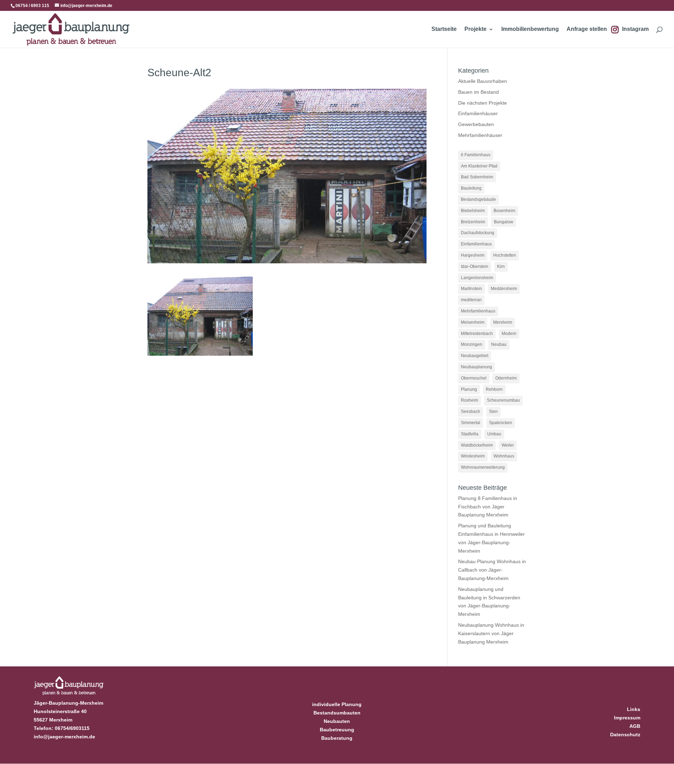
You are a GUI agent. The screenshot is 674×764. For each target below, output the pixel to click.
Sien (493, 411)
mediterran (471, 299)
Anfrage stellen (587, 29)
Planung (469, 389)
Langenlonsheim (477, 277)
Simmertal (470, 422)
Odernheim (506, 378)
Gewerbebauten (476, 124)
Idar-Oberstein (474, 266)
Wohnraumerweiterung (483, 467)
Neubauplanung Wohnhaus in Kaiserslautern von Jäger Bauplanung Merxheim (491, 633)
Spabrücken (500, 422)
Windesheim (473, 456)
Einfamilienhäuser (478, 113)
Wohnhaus (504, 456)
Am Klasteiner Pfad (479, 166)
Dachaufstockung (477, 232)
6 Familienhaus (475, 154)
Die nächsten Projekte (482, 103)
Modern (509, 333)
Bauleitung (471, 188)
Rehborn (494, 389)
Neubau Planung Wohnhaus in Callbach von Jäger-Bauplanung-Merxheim (492, 570)
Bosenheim (504, 210)
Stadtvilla (469, 434)
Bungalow (503, 221)
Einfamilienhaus (476, 244)
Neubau (499, 344)
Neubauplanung (476, 366)
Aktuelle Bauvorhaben (482, 81)
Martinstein (471, 288)
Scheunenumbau (503, 400)
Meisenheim (472, 322)
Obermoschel (474, 378)
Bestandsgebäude (478, 199)
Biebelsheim (473, 210)
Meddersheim (504, 288)
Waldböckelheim (477, 445)
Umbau (494, 434)
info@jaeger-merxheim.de (64, 736)
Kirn (501, 266)
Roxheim (469, 400)
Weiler (508, 445)
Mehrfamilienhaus (478, 311)
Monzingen (471, 344)
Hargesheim (472, 255)
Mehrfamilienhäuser (480, 135)
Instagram (635, 29)
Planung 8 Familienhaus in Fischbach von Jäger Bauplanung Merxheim (487, 506)
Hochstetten (504, 255)
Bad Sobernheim (477, 176)
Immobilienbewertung (530, 29)
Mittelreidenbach (477, 333)
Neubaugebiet (474, 355)
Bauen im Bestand (478, 92)
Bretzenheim (473, 221)
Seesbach (470, 411)
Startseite (444, 29)
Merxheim (502, 322)
